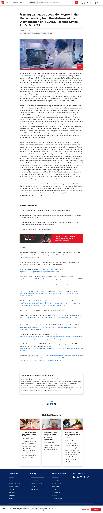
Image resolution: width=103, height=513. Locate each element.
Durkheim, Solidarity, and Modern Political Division (29, 434)
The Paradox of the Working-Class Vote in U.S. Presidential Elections (72, 435)
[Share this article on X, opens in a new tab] (48, 404)
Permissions (55, 489)
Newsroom (12, 489)
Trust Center (12, 498)
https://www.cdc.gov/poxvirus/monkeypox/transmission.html (39, 272)
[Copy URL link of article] (55, 404)
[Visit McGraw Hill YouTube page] (81, 476)
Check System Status (36, 483)
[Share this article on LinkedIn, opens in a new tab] (51, 404)
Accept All (96, 509)
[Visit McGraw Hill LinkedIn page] (74, 476)
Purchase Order (56, 492)
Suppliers (54, 495)
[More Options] (101, 3)
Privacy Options (85, 509)
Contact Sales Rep (35, 480)
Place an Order (34, 489)
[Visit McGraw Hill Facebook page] (85, 476)
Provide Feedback (57, 498)
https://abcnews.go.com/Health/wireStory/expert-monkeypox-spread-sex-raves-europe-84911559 (51, 279)
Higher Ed (15, 2)
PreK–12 (8, 2)
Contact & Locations (14, 483)
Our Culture (12, 492)
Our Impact (12, 495)
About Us (11, 477)
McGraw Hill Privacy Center (37, 510)
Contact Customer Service (37, 477)
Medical (22, 2)
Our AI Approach (56, 486)
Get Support (34, 486)
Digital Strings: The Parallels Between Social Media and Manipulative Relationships (50, 436)
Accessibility (55, 477)
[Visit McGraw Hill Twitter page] (88, 476)
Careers (11, 480)
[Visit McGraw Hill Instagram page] (78, 476)
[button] (89, 3)
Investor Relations (14, 486)
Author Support (56, 480)
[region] (51, 509)
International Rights (57, 483)
